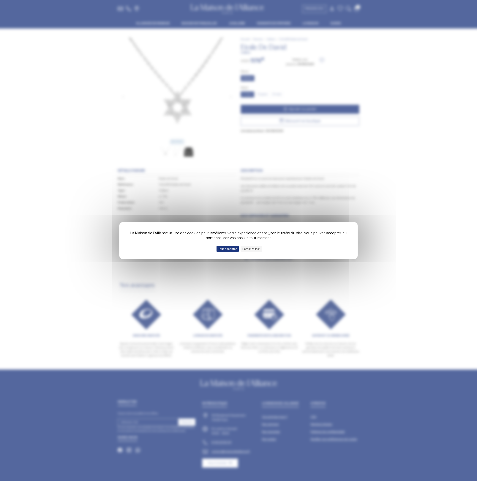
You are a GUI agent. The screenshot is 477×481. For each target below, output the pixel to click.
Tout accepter (227, 249)
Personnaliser (251, 249)
